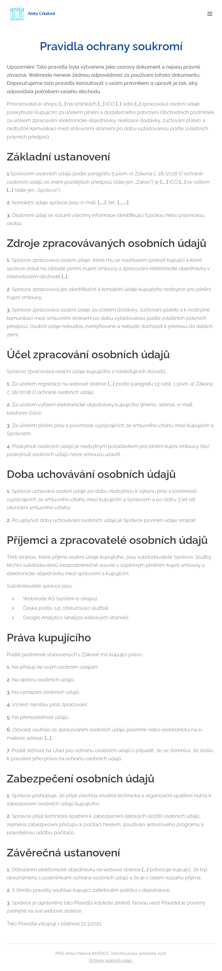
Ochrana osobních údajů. (111, 960)
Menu (209, 13)
